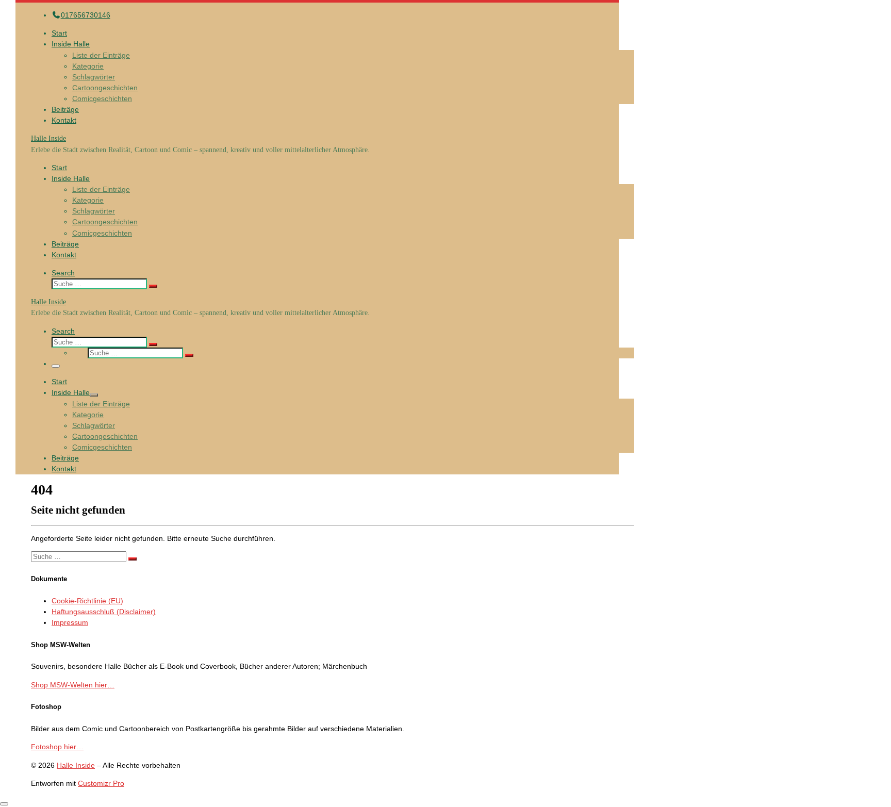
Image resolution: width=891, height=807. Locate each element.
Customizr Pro (101, 783)
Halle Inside (76, 765)
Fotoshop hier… (57, 747)
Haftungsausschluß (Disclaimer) (104, 611)
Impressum (70, 622)
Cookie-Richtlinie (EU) (87, 601)
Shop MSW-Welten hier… (72, 685)
